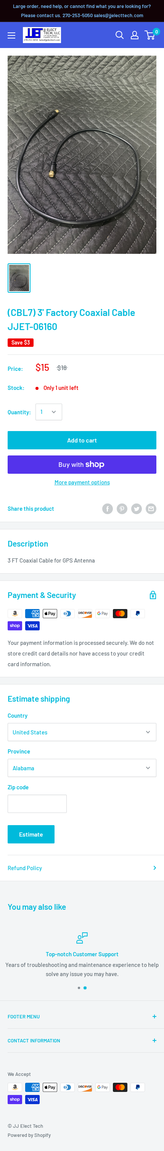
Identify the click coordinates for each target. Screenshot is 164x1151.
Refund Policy (25, 867)
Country (17, 715)
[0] (150, 35)
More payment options (82, 482)
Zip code (18, 787)
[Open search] (120, 35)
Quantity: (19, 412)
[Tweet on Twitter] (136, 508)
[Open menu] (11, 35)
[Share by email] (151, 508)
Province (19, 751)
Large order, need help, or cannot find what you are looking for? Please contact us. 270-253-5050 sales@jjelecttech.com (82, 10)
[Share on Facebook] (107, 508)
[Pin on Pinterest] (122, 508)
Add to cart (82, 440)
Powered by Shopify (29, 1135)
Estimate (31, 834)
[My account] (134, 35)
